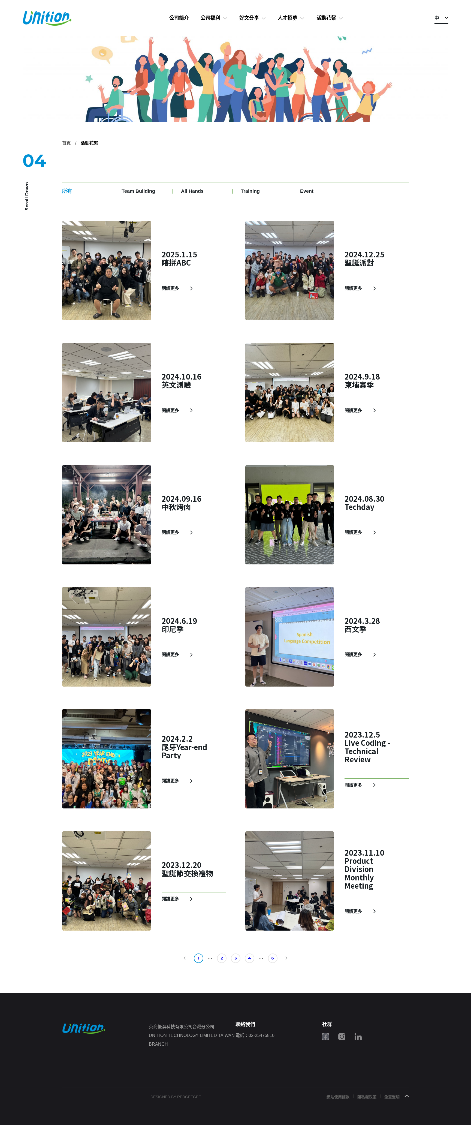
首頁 (66, 143)
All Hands (192, 191)
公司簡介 (179, 18)
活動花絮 (326, 18)
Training (250, 191)
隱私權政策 (366, 1097)
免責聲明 (392, 1097)
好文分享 (249, 18)
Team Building (138, 191)
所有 (67, 191)
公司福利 (210, 18)
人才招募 (287, 18)
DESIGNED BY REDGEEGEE (175, 1097)
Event (306, 191)
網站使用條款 (338, 1097)
